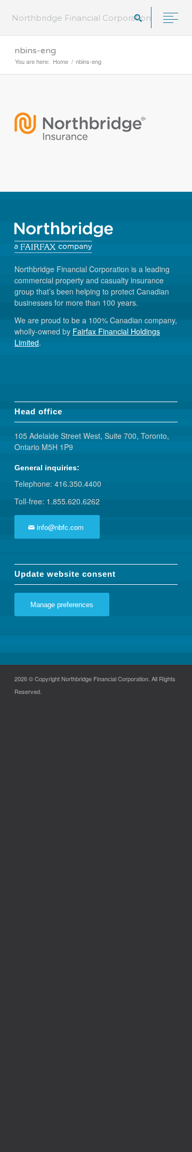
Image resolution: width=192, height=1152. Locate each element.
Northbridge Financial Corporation (81, 18)
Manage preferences (61, 605)
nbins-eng (35, 50)
